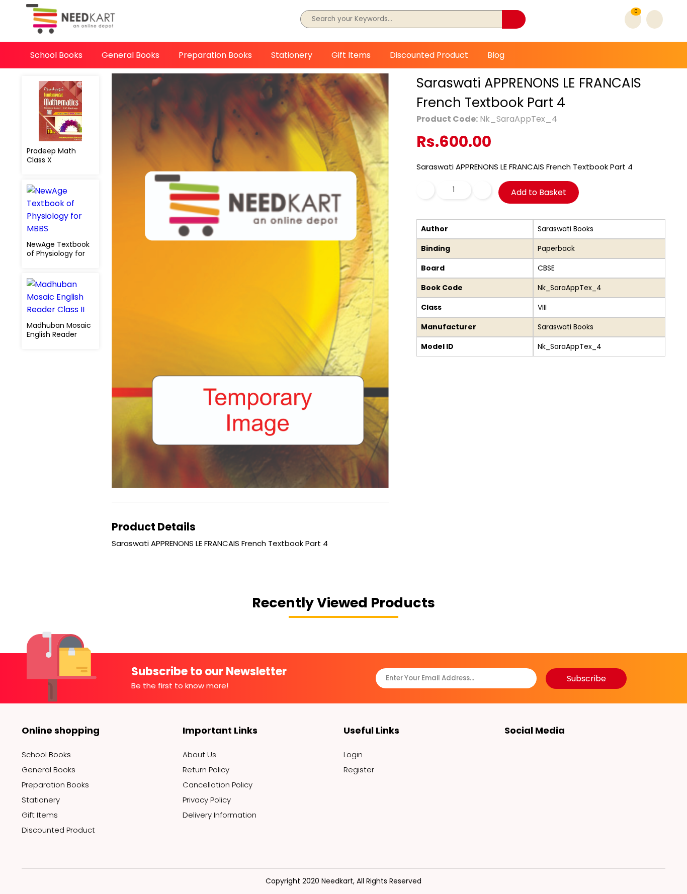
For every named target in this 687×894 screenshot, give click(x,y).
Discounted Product (429, 55)
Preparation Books (215, 55)
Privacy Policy (207, 799)
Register (358, 769)
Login (353, 754)
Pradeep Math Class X (51, 155)
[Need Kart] (72, 35)
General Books (130, 55)
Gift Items (351, 55)
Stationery (291, 55)
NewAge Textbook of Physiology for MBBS (58, 253)
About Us (199, 754)
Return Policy (206, 769)
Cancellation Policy (217, 784)
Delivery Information (219, 815)
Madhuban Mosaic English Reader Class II (59, 334)
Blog (495, 55)
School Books (56, 55)
